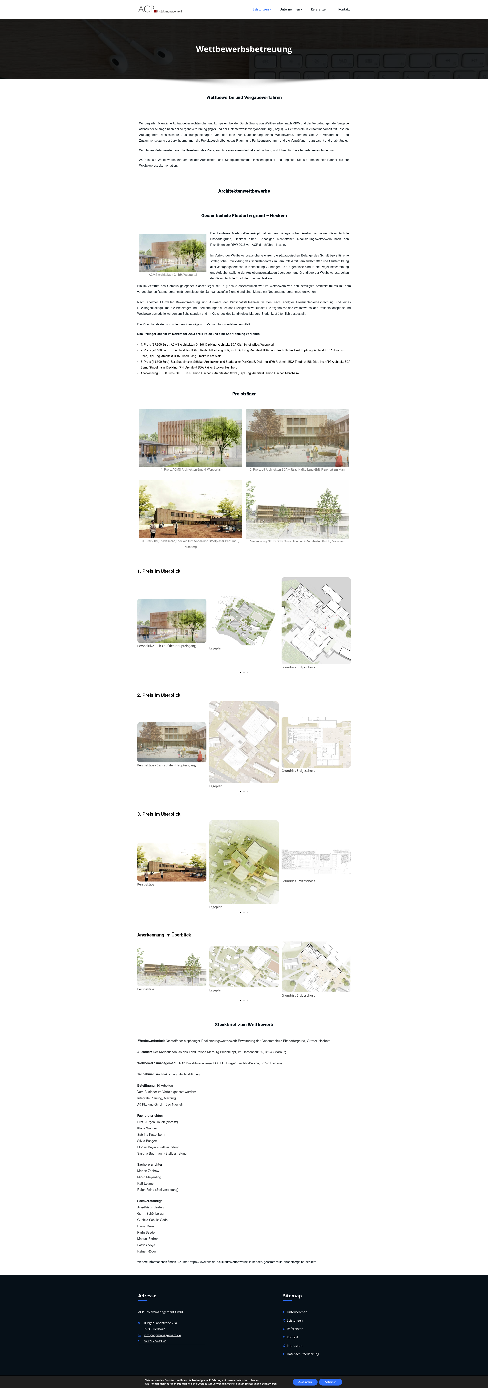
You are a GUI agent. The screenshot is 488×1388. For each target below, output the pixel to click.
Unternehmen (290, 9)
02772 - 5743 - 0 (155, 1341)
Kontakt (344, 9)
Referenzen (319, 9)
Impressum (295, 1346)
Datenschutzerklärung (303, 1354)
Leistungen (261, 9)
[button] (141, 623)
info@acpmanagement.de (162, 1335)
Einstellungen (253, 1384)
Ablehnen (330, 1382)
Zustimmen (305, 1382)
